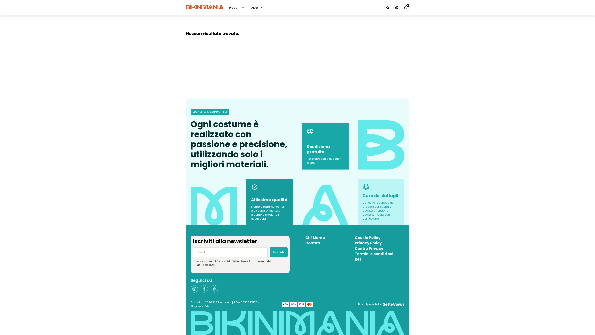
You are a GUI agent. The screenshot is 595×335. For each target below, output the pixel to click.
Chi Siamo (315, 238)
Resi (359, 259)
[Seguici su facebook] (204, 289)
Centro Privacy (369, 249)
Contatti (313, 243)
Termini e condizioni (374, 254)
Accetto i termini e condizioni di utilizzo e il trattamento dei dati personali (234, 263)
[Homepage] (204, 7)
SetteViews (393, 304)
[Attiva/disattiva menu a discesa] (243, 8)
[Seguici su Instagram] (194, 289)
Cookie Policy (368, 238)
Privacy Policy (368, 243)
